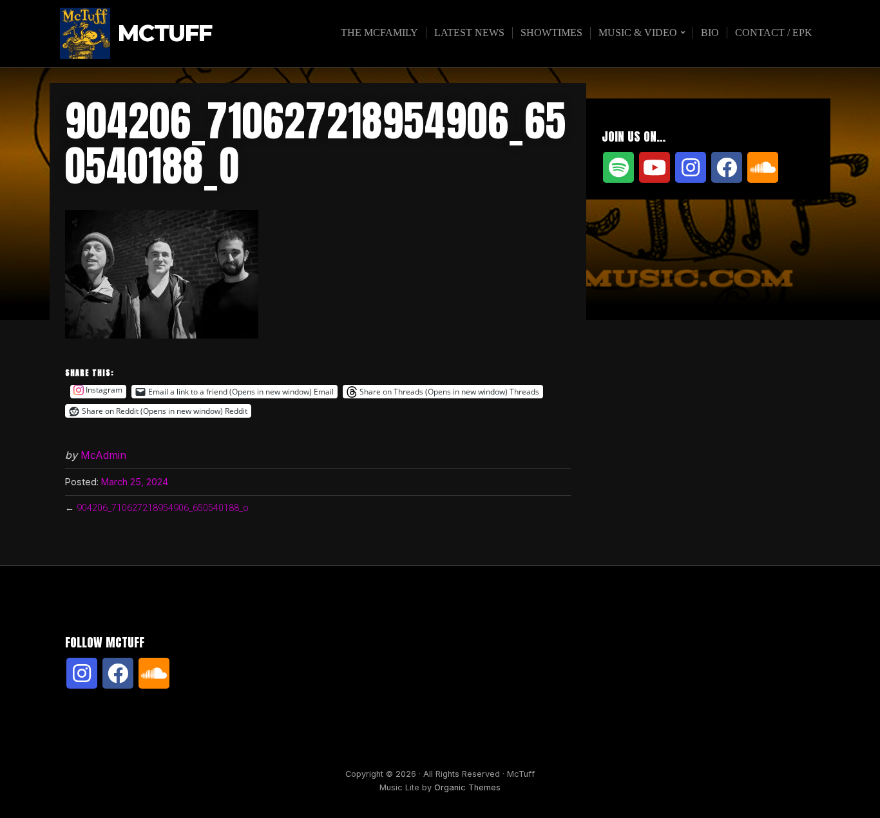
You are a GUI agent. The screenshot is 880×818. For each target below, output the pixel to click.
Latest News (469, 32)
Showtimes (551, 32)
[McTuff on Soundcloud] (762, 167)
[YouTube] (654, 167)
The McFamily (379, 32)
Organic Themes (467, 787)
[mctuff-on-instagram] (690, 167)
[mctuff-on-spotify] (618, 167)
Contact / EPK (773, 32)
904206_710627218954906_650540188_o (163, 508)
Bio (710, 32)
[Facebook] (726, 167)
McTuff (165, 33)
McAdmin (103, 455)
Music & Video (637, 32)
